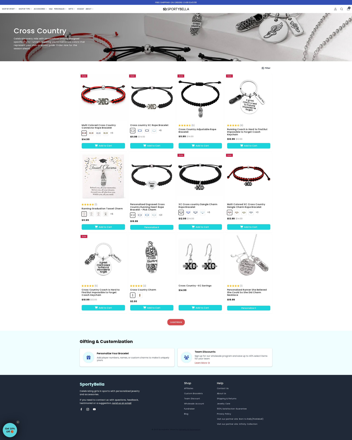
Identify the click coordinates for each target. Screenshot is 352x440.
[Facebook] (81, 409)
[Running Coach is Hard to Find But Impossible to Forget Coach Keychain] (248, 97)
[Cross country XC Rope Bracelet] (151, 97)
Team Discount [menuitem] (192, 398)
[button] (185, 125)
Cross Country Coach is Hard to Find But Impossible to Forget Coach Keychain (101, 292)
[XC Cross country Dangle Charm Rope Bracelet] (200, 176)
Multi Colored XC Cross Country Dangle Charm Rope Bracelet (246, 205)
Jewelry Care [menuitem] (223, 403)
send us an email (121, 403)
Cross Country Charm (143, 289)
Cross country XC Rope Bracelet (149, 125)
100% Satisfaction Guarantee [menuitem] (232, 408)
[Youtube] (94, 409)
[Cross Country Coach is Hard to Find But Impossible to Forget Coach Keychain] (103, 257)
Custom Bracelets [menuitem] (193, 393)
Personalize (59, 9)
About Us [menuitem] (221, 393)
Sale (51, 9)
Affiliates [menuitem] (188, 388)
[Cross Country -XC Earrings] (200, 257)
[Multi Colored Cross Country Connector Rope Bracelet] (103, 97)
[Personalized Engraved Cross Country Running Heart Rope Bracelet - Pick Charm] (151, 176)
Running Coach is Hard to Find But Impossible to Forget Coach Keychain (247, 132)
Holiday (80, 9)
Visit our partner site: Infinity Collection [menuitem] (237, 424)
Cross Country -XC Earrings (195, 285)
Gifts (70, 9)
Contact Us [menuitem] (223, 388)
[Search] (341, 9)
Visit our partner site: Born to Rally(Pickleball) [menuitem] (240, 419)
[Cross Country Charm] (151, 257)
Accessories (39, 9)
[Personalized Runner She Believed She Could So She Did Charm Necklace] (248, 257)
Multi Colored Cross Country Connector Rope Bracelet (99, 126)
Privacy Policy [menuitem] (224, 413)
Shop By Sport (8, 9)
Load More (176, 322)
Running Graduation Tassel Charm (102, 208)
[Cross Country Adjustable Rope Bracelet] (200, 97)
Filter (267, 68)
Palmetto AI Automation (189, 429)
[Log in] (335, 9)
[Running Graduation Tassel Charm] (103, 176)
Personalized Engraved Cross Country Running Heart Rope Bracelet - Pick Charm (147, 207)
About (88, 9)
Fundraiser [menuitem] (189, 408)
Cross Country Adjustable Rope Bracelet (197, 130)
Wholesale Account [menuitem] (194, 403)
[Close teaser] (17, 422)
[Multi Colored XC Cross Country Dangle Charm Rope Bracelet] (248, 176)
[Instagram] (87, 409)
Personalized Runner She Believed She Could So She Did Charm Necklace (247, 292)
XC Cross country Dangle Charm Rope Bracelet (198, 205)
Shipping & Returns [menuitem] (227, 398)
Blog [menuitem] (186, 413)
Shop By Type (24, 9)
